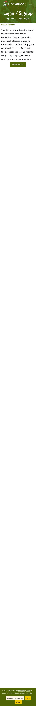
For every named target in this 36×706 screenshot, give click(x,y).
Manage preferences (15, 698)
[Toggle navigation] (30, 4)
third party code (24, 691)
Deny (28, 698)
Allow (18, 702)
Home (13, 18)
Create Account (18, 64)
